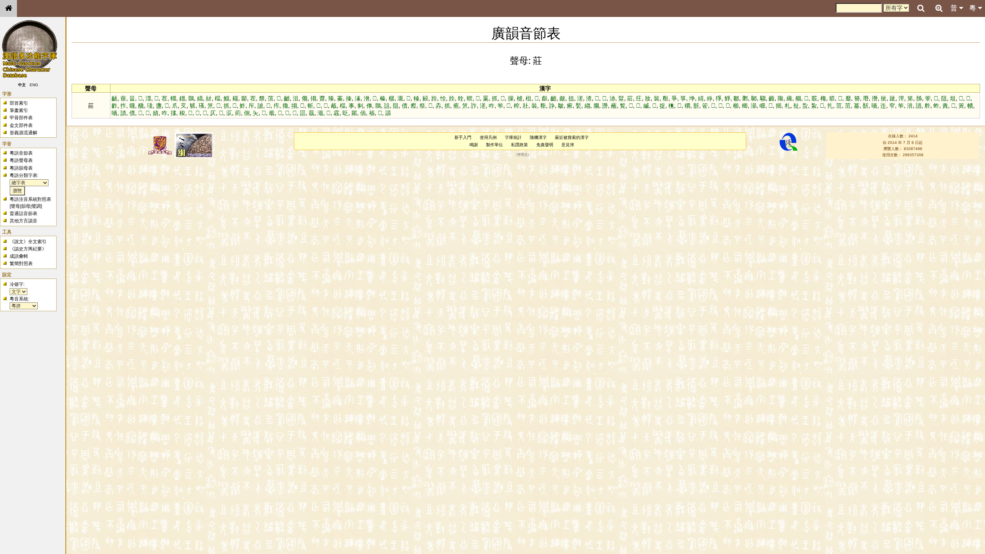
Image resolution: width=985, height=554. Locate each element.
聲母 (15, 206)
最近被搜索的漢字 (572, 137)
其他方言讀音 (23, 221)
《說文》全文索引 (28, 241)
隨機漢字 (538, 137)
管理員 (522, 155)
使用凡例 (488, 137)
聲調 (36, 206)
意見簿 (567, 144)
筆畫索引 (19, 110)
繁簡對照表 (21, 263)
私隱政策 (519, 144)
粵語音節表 (21, 153)
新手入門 (462, 137)
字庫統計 (513, 137)
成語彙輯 (19, 256)
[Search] (920, 8)
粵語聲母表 (21, 160)
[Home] (8, 8)
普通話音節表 (23, 213)
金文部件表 (21, 125)
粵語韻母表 (21, 168)
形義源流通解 (23, 132)
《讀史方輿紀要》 (28, 249)
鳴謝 (473, 144)
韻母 (25, 206)
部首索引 (19, 103)
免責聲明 (544, 144)
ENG (34, 85)
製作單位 (494, 144)
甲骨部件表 (21, 117)
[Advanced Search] (938, 8)
